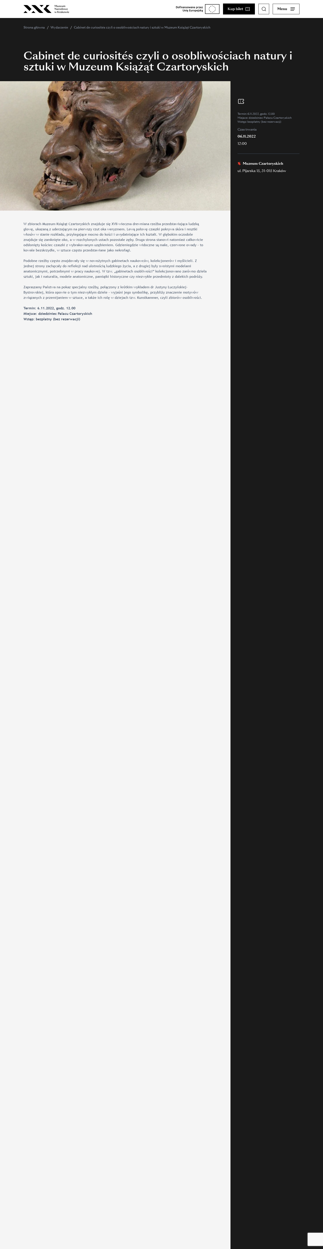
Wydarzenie (59, 27)
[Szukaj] (264, 9)
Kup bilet (235, 8)
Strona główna (34, 27)
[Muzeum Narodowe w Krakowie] (46, 9)
